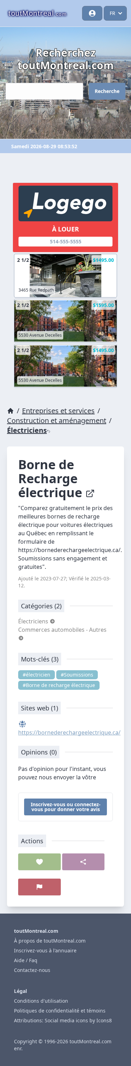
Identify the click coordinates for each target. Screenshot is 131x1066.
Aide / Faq (25, 960)
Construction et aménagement (56, 420)
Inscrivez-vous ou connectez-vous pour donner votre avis (66, 807)
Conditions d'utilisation (41, 1000)
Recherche (107, 91)
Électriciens (27, 430)
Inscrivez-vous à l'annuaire (45, 950)
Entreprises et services (58, 410)
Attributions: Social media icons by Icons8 (63, 1020)
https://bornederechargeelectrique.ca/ (69, 732)
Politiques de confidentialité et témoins (59, 1010)
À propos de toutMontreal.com (50, 940)
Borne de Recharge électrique (51, 478)
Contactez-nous (32, 970)
